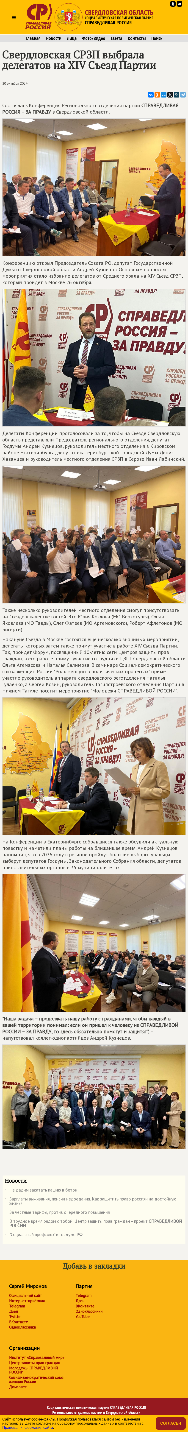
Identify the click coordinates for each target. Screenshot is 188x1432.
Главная (33, 38)
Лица (72, 38)
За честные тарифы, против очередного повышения (57, 1213)
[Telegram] (183, 95)
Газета (116, 38)
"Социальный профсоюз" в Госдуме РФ (44, 1235)
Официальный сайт (25, 1295)
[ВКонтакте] (151, 95)
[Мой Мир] (163, 95)
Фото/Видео (93, 38)
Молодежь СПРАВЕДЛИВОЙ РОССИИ (33, 1370)
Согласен (170, 1423)
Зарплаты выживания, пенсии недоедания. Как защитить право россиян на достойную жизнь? (90, 1201)
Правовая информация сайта (27, 1427)
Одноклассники (22, 1327)
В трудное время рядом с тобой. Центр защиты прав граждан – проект (93, 1223)
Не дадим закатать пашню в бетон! (42, 1191)
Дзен (13, 1311)
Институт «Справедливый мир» (36, 1357)
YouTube (83, 1317)
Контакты (137, 38)
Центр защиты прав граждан (34, 1363)
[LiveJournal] (176, 95)
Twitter (15, 1317)
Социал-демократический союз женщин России (36, 1379)
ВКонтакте (18, 1322)
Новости (53, 38)
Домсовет (18, 1387)
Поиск (156, 38)
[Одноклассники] (157, 95)
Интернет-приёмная (27, 1301)
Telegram (17, 1306)
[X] (170, 95)
